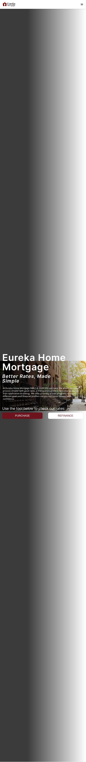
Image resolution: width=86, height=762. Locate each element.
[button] (82, 4)
